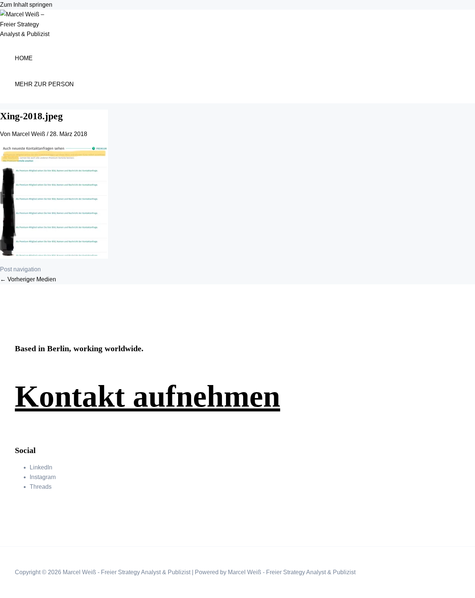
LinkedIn (41, 467)
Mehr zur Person (44, 84)
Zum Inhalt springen (26, 4)
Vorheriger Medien (28, 279)
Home (24, 58)
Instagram (43, 477)
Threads (41, 487)
